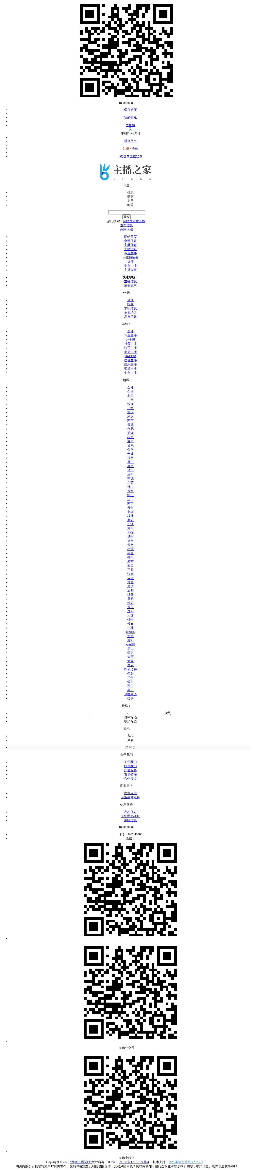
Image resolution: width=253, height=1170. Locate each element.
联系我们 (130, 766)
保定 (130, 652)
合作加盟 (130, 778)
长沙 (130, 524)
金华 (130, 449)
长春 (130, 623)
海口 (130, 565)
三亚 (130, 569)
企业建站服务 (130, 797)
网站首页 (130, 236)
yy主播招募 (130, 257)
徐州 (130, 540)
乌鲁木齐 (130, 694)
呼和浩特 (130, 669)
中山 (130, 495)
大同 (130, 661)
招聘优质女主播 (134, 221)
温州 (130, 441)
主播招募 (130, 249)
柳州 (130, 507)
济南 (130, 574)
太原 (130, 657)
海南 (130, 561)
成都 (130, 590)
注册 (126, 148)
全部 (130, 300)
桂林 (130, 516)
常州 (130, 545)
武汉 (130, 416)
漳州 (130, 474)
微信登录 (136, 156)
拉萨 (130, 698)
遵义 (130, 607)
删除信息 (130, 820)
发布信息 (130, 316)
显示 (126, 728)
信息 (130, 192)
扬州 (130, 536)
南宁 (130, 503)
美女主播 (130, 265)
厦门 (130, 462)
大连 (130, 615)
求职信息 (130, 308)
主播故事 (130, 270)
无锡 (130, 532)
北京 (130, 395)
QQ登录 (124, 156)
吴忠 (130, 690)
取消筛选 (130, 721)
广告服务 (130, 770)
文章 (130, 200)
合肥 (130, 428)
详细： (126, 324)
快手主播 (130, 348)
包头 (130, 673)
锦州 (130, 619)
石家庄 (130, 644)
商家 (130, 196)
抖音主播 (130, 343)
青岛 (130, 578)
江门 (130, 499)
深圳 (130, 404)
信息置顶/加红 (130, 816)
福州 (130, 458)
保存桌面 (130, 109)
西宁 (130, 686)
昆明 (130, 599)
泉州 (130, 466)
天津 (130, 424)
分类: (126, 292)
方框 (130, 736)
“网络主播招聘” (81, 1162)
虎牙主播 (130, 352)
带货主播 (130, 368)
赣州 (130, 557)
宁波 (130, 453)
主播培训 (130, 312)
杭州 (130, 437)
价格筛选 (130, 717)
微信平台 (130, 141)
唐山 (130, 648)
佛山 (130, 487)
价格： (126, 705)
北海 (130, 511)
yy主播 (130, 339)
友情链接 (130, 774)
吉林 (130, 628)
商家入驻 (130, 793)
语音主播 (130, 360)
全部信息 (130, 240)
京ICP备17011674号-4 (134, 1162)
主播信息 (130, 245)
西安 (130, 665)
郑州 (130, 636)
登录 (135, 148)
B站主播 (130, 356)
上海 (130, 408)
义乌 (130, 445)
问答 (130, 205)
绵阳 (130, 594)
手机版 (130, 125)
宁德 (130, 478)
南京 (130, 420)
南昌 (130, 553)
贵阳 (130, 603)
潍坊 (130, 586)
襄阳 (130, 520)
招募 (130, 304)
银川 (130, 681)
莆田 (130, 470)
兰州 (130, 677)
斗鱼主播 (130, 253)
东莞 (130, 482)
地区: (126, 380)
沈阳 (130, 611)
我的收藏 (130, 117)
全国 (130, 391)
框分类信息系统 (186, 1162)
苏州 (130, 528)
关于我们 (130, 762)
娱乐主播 (130, 364)
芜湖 (130, 433)
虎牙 (130, 261)
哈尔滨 (130, 632)
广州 (130, 399)
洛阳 (130, 640)
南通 (130, 549)
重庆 (130, 412)
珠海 (130, 491)
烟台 (130, 582)
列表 (130, 740)
